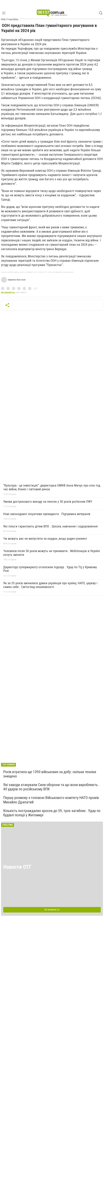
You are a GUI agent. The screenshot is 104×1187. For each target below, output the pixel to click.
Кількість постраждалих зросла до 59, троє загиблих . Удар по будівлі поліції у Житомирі (51, 813)
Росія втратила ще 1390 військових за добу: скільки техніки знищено (49, 774)
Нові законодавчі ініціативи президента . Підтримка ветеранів (46, 514)
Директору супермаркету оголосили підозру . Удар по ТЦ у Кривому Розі (50, 569)
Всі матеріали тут (52, 909)
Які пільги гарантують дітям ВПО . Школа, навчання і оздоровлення (50, 526)
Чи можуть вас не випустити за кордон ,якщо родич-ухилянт (45, 538)
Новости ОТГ (17, 867)
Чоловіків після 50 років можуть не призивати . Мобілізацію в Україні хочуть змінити (51, 553)
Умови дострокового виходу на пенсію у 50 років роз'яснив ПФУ (47, 501)
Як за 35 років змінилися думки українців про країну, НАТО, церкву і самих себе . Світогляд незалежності (50, 585)
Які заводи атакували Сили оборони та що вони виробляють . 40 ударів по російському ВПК (51, 787)
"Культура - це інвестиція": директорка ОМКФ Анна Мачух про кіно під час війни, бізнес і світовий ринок (51, 487)
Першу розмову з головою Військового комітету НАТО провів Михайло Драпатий (51, 799)
